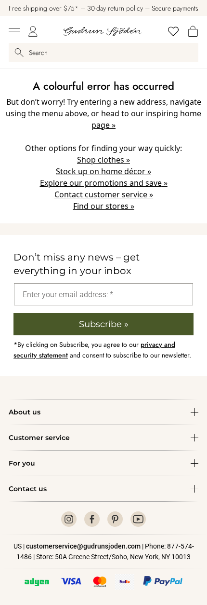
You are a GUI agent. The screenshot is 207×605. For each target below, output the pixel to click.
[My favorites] (173, 31)
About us (24, 412)
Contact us (28, 488)
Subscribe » (104, 324)
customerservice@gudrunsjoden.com (83, 546)
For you (22, 463)
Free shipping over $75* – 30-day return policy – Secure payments (103, 8)
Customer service (39, 437)
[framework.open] (14, 31)
